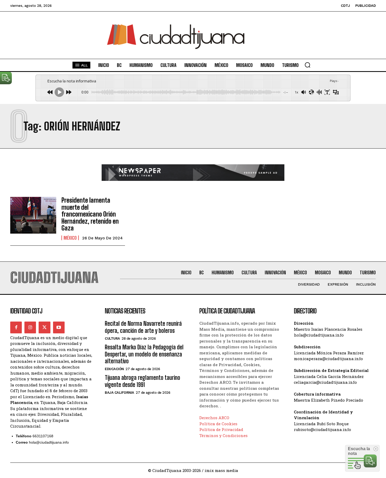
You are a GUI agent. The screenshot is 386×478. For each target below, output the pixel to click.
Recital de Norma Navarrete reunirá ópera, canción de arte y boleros (143, 327)
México (70, 237)
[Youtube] (59, 327)
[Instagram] (30, 327)
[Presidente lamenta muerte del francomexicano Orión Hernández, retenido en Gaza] (33, 215)
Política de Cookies (218, 423)
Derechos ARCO (214, 417)
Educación (114, 369)
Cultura (112, 338)
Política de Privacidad (221, 429)
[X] (44, 327)
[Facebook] (16, 327)
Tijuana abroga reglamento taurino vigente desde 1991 (142, 381)
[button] (307, 65)
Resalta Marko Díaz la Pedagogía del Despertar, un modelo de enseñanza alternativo (144, 354)
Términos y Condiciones (223, 435)
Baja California (119, 393)
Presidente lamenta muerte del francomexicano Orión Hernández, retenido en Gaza (90, 214)
